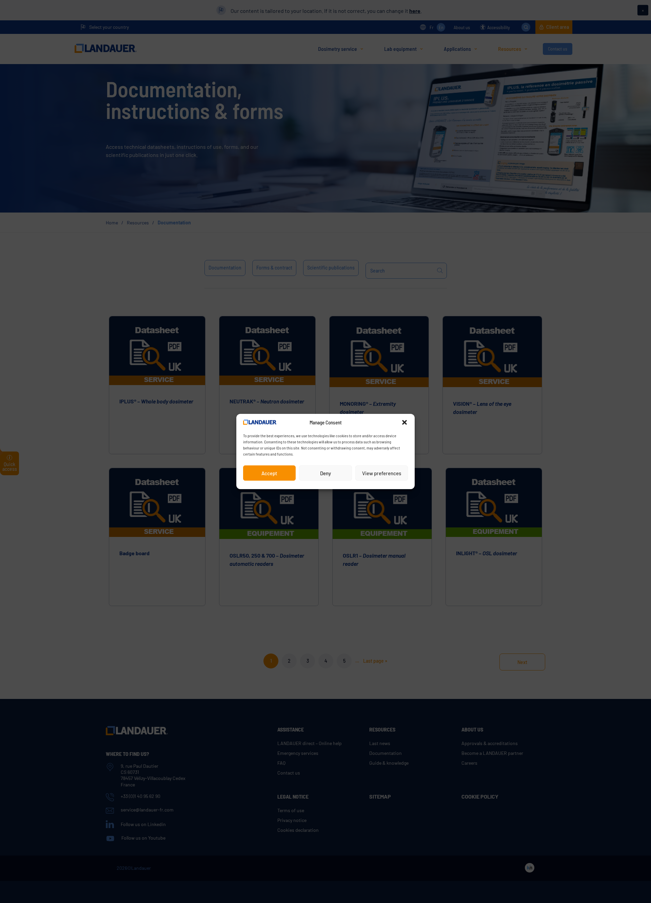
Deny (325, 473)
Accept (269, 473)
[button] (404, 422)
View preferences (381, 473)
